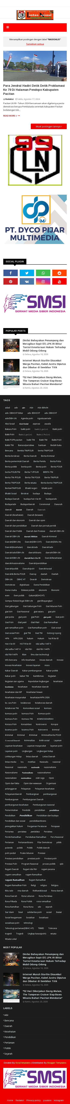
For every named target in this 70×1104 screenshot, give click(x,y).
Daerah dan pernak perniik (43, 525)
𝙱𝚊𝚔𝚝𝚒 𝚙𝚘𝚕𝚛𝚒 (25, 434)
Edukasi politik (27, 590)
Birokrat (24, 493)
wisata (53, 933)
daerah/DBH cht (53, 552)
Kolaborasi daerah (43, 702)
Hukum (41, 638)
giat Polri (35, 617)
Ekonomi (55, 590)
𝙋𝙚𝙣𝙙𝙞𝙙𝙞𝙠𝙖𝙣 (26, 815)
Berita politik (11, 466)
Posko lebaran (27, 853)
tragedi (8, 933)
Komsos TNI (27, 719)
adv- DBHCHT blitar (14, 413)
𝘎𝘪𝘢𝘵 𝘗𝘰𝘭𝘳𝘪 (35, 622)
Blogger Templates (56, 1063)
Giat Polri (9, 622)
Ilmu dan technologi (40, 654)
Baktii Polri (57, 439)
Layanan (58, 740)
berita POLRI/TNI (12, 472)
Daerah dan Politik (13, 531)
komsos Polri (28, 713)
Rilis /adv (9, 890)
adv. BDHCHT (34, 413)
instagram (59, 1100)
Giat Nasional (23, 611)
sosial (49, 912)
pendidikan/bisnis (38, 821)
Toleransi (52, 928)
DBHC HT (21, 579)
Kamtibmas (38, 676)
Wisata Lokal (11, 939)
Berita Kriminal (48, 456)
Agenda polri (27, 418)
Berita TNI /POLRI (13, 477)
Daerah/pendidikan (38, 563)
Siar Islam (9, 912)
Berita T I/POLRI (32, 472)
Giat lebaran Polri (54, 606)
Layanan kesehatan (14, 745)
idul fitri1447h (11, 654)
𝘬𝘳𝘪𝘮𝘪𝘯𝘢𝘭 (9, 735)
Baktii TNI (9, 445)
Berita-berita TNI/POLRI (51, 482)
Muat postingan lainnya (48, 126)
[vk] (27, 281)
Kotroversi (43, 729)
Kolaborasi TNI (12, 708)
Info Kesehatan (28, 660)
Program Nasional (29, 863)
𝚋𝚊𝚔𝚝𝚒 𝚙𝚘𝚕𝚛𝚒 (41, 429)
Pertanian (9, 842)
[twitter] (27, 272)
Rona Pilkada (11, 901)
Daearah (58, 504)
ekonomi (43, 590)
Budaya (47, 493)
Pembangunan (11, 799)
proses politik (49, 863)
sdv (39, 906)
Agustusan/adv (44, 418)
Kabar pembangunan (32, 670)
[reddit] (59, 272)
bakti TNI (31, 439)
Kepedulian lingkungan (38, 681)
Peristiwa (48, 831)
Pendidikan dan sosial (15, 821)
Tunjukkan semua (35, 43)
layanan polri (56, 745)
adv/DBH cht (11, 418)
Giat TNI (38, 633)
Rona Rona (28, 906)
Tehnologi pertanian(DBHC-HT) (19, 928)
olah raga (40, 778)
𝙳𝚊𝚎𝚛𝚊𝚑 (41, 509)
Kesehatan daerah (40, 686)
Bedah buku (56, 445)
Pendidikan (10, 815)
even (7, 595)
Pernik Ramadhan (13, 837)
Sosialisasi (43, 917)
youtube (47, 1100)
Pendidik (26, 810)
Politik (30, 847)
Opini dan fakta (12, 783)
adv (16, 407)
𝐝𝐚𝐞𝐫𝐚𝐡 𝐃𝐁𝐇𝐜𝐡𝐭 (30, 536)
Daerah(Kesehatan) (14, 547)
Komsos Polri (11, 719)
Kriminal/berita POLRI (51, 735)
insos (47, 665)
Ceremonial (44, 504)
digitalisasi (24, 584)
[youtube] (59, 281)
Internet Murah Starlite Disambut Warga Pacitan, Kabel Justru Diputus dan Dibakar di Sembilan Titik (44, 364)
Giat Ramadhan (51, 622)
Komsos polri (44, 713)
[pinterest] (10, 281)
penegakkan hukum (14, 826)
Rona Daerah (11, 896)
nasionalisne (11, 778)
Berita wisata (30, 482)
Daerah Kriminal (49, 536)
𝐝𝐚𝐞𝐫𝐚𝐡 (19, 509)
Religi (33, 885)
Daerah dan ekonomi (15, 520)
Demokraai (46, 579)
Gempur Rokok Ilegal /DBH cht (19, 600)
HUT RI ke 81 (25, 643)
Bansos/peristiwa (26, 445)
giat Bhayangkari (45, 600)
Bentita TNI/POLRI (25, 450)
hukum (30, 638)
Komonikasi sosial (31, 708)
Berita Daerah (30, 456)
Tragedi (19, 933)
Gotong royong (54, 633)
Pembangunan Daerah (33, 799)
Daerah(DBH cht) (13, 541)
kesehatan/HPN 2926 (39, 697)
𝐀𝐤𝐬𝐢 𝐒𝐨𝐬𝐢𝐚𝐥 (23, 423)
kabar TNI (24, 676)
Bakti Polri (9, 434)
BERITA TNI (48, 472)
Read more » (10, 115)
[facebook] (10, 272)
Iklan (24, 654)
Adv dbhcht (43, 407)
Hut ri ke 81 (10, 643)
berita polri (26, 466)
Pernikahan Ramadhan (36, 837)
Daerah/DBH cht (12, 558)
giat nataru (39, 611)
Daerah (29, 509)
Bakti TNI (43, 439)
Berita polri (41, 466)
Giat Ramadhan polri (37, 627)
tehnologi (28, 923)
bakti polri (25, 429)
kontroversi (41, 724)
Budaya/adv (10, 504)
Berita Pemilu (40, 461)
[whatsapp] (43, 272)
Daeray (33, 574)
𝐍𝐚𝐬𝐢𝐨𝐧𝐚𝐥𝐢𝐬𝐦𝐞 (27, 772)
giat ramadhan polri (14, 627)
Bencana (9, 450)
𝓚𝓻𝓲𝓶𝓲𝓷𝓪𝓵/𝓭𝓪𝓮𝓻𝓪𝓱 (12, 740)
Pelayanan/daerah (13, 794)
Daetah (55, 574)
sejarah (48, 906)
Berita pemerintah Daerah (17, 461)
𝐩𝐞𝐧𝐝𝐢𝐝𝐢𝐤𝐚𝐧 (54, 810)
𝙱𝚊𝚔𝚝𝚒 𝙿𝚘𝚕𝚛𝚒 (43, 434)
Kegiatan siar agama (14, 681)
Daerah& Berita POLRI (15, 574)
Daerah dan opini (37, 520)
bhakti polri (47, 488)
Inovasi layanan (33, 665)
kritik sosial (44, 740)
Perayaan (55, 826)
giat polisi (9, 617)
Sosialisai (30, 917)
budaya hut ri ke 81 (32, 499)
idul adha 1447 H (13, 649)
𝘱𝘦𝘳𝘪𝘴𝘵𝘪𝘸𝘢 (35, 831)
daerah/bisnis (34, 552)
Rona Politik (26, 901)
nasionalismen (44, 772)
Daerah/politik (11, 568)
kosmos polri (11, 729)
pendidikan (40, 810)
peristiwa (22, 831)
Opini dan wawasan (33, 783)
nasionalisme (50, 767)
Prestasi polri (50, 858)
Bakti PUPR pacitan (13, 439)
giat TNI (27, 633)
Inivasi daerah (46, 660)
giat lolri (9, 611)
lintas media (10, 762)
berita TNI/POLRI (45, 450)
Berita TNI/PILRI (51, 477)
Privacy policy (34, 1100)
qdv (61, 863)
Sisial (20, 912)
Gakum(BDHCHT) (36, 595)
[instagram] (43, 281)
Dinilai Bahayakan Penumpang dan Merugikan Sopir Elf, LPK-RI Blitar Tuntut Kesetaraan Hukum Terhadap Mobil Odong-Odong (44, 345)
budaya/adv (51, 499)
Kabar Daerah (11, 670)
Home (10, 1100)
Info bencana (11, 660)
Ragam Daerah (12, 869)
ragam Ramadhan (34, 874)
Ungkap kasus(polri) (37, 933)
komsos (47, 708)
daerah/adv (32, 547)
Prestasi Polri (11, 863)
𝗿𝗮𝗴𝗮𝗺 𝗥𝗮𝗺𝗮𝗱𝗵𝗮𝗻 (15, 880)
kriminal (55, 729)
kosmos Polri (28, 729)
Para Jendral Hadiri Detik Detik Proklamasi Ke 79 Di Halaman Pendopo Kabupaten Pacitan (34, 89)
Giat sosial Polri (12, 633)
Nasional (9, 767)
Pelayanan (26, 788)
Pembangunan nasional (44, 804)
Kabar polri (10, 676)
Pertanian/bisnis (25, 842)
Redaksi (9, 99)
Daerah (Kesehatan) (14, 515)
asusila (47, 423)
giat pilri (52, 611)
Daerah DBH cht (12, 536)
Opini (51, 778)
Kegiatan (52, 676)
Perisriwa (9, 831)
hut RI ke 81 (54, 638)
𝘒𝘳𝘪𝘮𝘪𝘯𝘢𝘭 (33, 735)
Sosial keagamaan (13, 917)
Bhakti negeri (31, 488)
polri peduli (10, 853)
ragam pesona (48, 869)
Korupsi (54, 724)
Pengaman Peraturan (37, 826)
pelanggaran (11, 788)
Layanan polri (11, 751)
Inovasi (60, 660)
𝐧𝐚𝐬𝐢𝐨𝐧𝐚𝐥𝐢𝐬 (35, 767)
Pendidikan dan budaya (47, 815)
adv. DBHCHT (50, 413)
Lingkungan (27, 751)
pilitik (58, 842)
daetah (44, 574)
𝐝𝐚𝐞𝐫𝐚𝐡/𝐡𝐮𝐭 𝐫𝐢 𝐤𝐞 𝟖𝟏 (32, 558)
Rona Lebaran (27, 896)
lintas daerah (32, 756)
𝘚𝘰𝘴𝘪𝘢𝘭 (59, 912)
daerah (8, 509)
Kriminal (21, 735)
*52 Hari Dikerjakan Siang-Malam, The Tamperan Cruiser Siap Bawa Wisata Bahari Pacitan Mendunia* (42, 380)
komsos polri (11, 713)
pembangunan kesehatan (16, 804)
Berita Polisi (55, 461)
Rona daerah (57, 890)
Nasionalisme (11, 772)
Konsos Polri (11, 724)
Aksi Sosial (10, 423)
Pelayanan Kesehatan (45, 788)
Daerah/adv (47, 547)
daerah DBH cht (56, 531)
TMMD (41, 928)
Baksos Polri (10, 429)
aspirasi (36, 423)
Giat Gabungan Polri (32, 606)
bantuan (42, 445)
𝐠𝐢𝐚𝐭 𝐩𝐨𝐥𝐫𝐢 (47, 617)
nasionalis (22, 767)
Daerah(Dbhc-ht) (53, 541)
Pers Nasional (57, 837)
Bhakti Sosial (11, 493)
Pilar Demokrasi (44, 842)
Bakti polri (57, 429)
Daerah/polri (29, 568)
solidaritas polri (34, 912)
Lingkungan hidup (45, 751)
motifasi (31, 762)
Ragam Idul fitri (30, 869)
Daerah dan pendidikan (16, 525)
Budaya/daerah (28, 504)
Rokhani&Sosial (40, 890)
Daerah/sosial (45, 568)
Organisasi (51, 783)
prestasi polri (34, 858)
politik (20, 847)
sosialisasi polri (12, 923)
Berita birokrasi (12, 456)
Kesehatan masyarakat (15, 697)
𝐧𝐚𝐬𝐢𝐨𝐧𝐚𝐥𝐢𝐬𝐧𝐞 (26, 778)
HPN (7, 638)
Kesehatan (23, 686)
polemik (9, 847)
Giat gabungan (12, 606)
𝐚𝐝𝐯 (23, 407)
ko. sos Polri (10, 702)
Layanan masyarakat (36, 745)
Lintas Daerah (48, 756)
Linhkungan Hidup (13, 756)
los (22, 762)
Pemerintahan (11, 810)
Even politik (19, 595)
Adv (31, 407)
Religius (54, 885)
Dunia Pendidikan (42, 584)
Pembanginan (32, 794)
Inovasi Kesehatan (13, 665)
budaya (36, 493)
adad (7, 407)
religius (43, 885)
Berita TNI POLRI (32, 477)
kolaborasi (26, 702)
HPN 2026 (18, 638)
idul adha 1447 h (43, 643)
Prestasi (41, 853)
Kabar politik (52, 670)
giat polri (22, 617)
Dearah (33, 579)
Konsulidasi (26, 724)
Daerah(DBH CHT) (33, 541)
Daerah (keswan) (35, 515)
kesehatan (58, 681)
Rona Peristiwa (45, 896)
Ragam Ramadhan (37, 880)
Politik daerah (43, 847)
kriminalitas (29, 740)
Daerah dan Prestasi (35, 531)
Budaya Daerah (12, 499)
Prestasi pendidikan (14, 858)
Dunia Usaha (11, 590)
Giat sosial (56, 627)
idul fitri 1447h (43, 649)
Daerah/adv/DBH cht (14, 552)
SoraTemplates (23, 1063)
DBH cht (9, 579)
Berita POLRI (56, 466)
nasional (56, 762)
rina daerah (23, 890)
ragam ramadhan (13, 874)
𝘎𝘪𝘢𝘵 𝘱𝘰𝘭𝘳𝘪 (22, 622)
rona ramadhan (43, 901)
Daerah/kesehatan (53, 558)
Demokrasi (10, 584)
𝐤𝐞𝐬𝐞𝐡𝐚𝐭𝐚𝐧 (9, 686)
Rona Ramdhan (12, 906)
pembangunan (50, 794)
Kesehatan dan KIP (13, 692)
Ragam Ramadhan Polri (16, 885)
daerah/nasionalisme (15, 563)
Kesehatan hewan (34, 692)
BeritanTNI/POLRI (13, 488)
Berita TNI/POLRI (12, 482)
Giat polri (60, 617)
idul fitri (28, 649)
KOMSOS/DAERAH (45, 719)
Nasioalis (44, 762)
